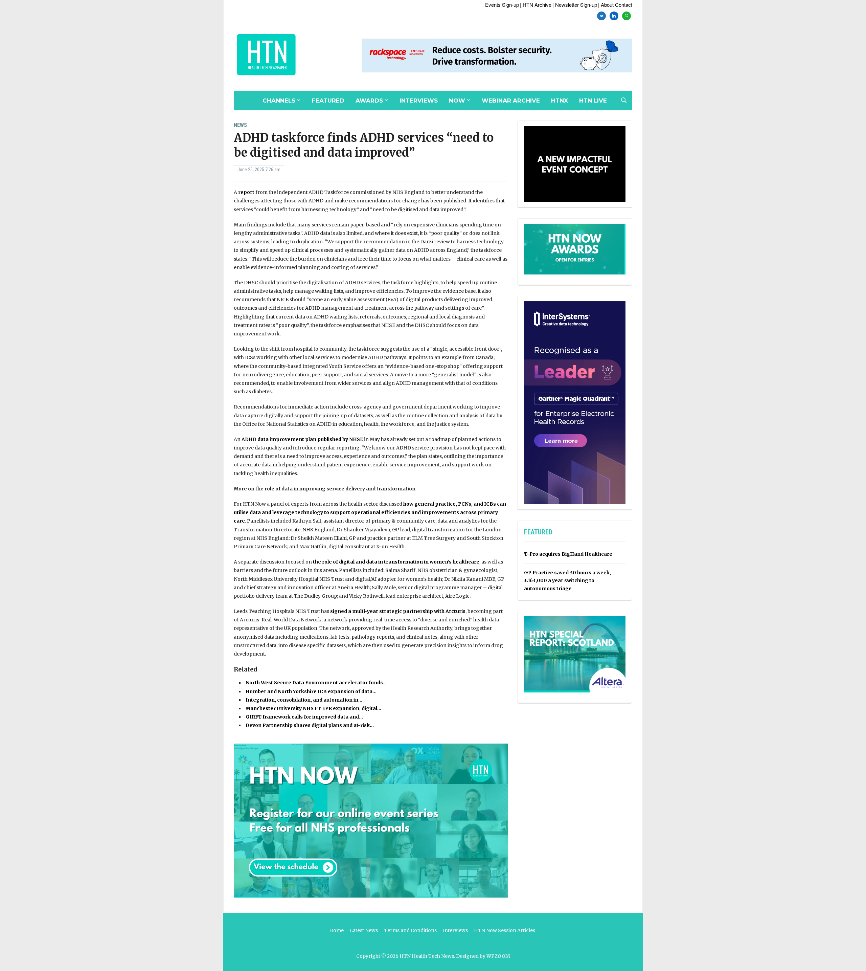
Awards (369, 100)
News (240, 125)
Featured (328, 100)
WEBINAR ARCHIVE (511, 100)
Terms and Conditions (410, 930)
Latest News (364, 930)
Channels (279, 100)
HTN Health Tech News (427, 956)
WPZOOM (498, 956)
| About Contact (615, 4)
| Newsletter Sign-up (574, 4)
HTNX (559, 100)
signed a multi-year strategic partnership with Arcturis (397, 611)
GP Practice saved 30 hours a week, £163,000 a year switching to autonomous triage (567, 581)
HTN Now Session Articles (504, 930)
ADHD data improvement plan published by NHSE (302, 439)
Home (336, 930)
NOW (457, 100)
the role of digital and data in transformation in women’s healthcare (396, 562)
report (246, 192)
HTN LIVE (593, 100)
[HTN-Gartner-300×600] (574, 402)
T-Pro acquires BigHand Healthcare (568, 554)
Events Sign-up (502, 4)
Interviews (419, 100)
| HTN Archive (535, 4)
